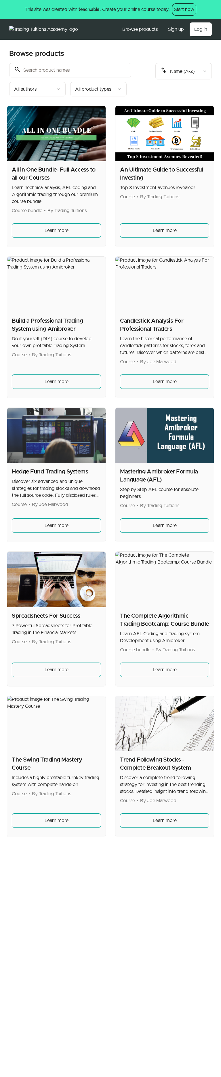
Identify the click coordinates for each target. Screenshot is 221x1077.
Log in (200, 29)
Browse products (140, 29)
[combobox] (37, 89)
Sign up (176, 29)
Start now (184, 9)
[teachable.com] (88, 9)
